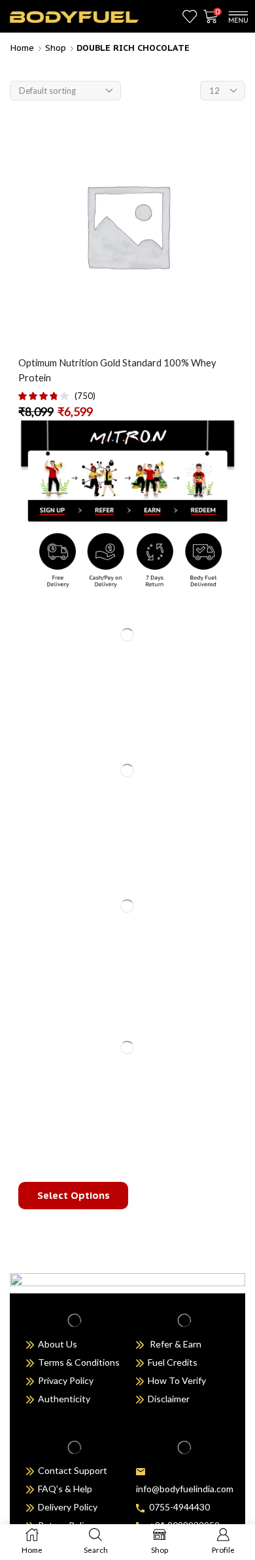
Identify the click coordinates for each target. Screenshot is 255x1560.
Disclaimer (169, 1398)
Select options (73, 1195)
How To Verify (175, 1380)
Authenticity (64, 1398)
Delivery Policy (67, 1506)
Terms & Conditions (77, 1362)
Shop (55, 47)
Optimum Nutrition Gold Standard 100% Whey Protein (117, 370)
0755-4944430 (177, 1506)
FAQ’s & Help (63, 1488)
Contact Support (72, 1470)
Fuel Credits (170, 1362)
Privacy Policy (65, 1380)
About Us (57, 1343)
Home (22, 47)
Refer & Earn (175, 1343)
